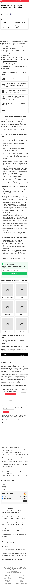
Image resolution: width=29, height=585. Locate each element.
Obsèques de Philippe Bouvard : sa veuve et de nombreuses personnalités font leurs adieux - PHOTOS (13, 524)
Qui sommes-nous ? (8, 567)
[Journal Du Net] (21, 575)
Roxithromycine (4, 357)
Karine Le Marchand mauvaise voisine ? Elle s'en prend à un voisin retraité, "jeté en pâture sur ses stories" (13, 512)
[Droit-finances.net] (21, 578)
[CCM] (8, 575)
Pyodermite (6, 68)
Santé (4, 496)
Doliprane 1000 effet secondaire (10, 461)
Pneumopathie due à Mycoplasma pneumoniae (15, 66)
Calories (4, 489)
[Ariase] (8, 583)
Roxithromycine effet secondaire (10, 452)
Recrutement (22, 567)
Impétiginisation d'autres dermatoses (12, 57)
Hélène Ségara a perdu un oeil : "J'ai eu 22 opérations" (11, 545)
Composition (19, 26)
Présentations (19, 24)
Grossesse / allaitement (21, 22)
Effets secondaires (6, 27)
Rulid (21, 79)
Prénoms (4, 482)
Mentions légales (6, 569)
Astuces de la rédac (7, 498)
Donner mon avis (10, 394)
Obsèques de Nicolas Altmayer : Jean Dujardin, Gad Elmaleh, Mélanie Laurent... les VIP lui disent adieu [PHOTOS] (14, 535)
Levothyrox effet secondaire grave (10, 475)
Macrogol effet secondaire (8, 470)
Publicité (17, 567)
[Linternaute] (8, 578)
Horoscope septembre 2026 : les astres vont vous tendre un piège (13, 550)
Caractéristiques (6, 24)
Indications (5, 22)
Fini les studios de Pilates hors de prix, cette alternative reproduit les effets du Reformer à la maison (13, 559)
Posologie (4, 26)
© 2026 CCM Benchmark (21, 569)
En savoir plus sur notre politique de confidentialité (11, 276)
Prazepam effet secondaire (9, 458)
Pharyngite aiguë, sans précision (11, 63)
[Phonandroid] (21, 583)
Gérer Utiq (24, 568)
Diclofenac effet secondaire (9, 449)
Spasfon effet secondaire (8, 472)
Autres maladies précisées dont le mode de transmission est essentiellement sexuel (14, 51)
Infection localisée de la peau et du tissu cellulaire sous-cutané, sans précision (15, 60)
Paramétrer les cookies (16, 568)
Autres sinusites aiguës (8, 53)
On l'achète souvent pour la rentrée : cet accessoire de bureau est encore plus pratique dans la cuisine (14, 554)
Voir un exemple (23, 496)
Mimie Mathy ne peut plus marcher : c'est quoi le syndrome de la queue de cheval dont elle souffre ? (14, 529)
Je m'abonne (14, 273)
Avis (17, 27)
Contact (13, 567)
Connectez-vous (18, 409)
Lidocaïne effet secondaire (8, 464)
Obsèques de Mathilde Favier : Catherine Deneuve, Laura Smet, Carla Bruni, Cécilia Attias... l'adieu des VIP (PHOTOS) (14, 518)
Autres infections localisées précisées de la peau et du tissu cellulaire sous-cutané (15, 47)
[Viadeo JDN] (21, 581)
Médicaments (10, 3)
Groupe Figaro (13, 569)
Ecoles (3, 484)
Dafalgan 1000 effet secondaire (10, 468)
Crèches (4, 486)
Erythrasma (6, 55)
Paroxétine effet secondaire (9, 454)
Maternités (4, 487)
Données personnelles (7, 568)
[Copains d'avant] (8, 581)
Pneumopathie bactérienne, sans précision (14, 64)
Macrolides (17, 3)
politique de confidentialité (16, 423)
